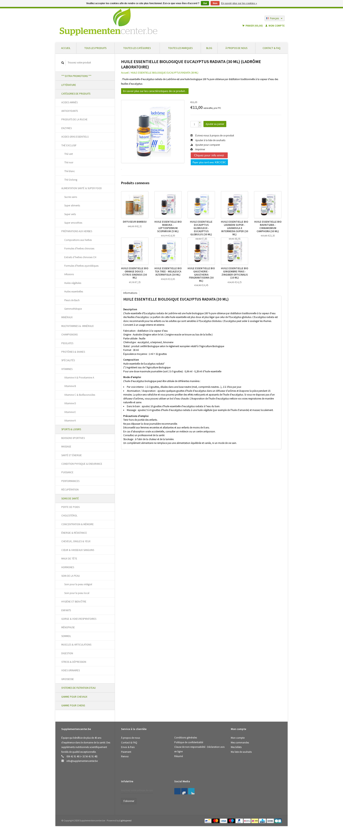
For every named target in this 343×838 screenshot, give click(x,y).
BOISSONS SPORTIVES (73, 438)
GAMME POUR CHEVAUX (74, 696)
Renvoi (125, 756)
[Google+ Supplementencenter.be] (191, 791)
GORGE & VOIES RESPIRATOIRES (78, 619)
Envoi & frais (128, 747)
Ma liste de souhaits (241, 752)
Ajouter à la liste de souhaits (210, 140)
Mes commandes (240, 742)
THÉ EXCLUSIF (68, 145)
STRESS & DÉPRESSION (73, 662)
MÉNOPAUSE (68, 627)
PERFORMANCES (70, 481)
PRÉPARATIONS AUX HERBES (76, 231)
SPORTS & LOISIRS (71, 429)
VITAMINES (66, 369)
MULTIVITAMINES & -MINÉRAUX (77, 326)
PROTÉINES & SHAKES (73, 351)
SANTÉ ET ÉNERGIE (71, 455)
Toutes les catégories (137, 48)
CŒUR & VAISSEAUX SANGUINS (77, 550)
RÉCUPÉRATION (70, 489)
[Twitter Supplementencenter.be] (184, 791)
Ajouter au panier (215, 124)
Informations (130, 293)
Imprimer (200, 149)
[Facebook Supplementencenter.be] (177, 791)
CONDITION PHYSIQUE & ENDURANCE (81, 463)
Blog (209, 48)
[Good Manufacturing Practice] (231, 782)
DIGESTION (67, 653)
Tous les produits (95, 48)
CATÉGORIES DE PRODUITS (75, 93)
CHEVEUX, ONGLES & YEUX (76, 541)
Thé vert (68, 154)
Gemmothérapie (73, 308)
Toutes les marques (180, 48)
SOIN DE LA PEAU (70, 576)
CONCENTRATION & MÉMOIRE (77, 524)
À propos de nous (236, 48)
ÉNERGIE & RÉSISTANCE (74, 532)
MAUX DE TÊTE (69, 558)
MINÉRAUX (67, 317)
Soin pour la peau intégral (78, 584)
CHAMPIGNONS (69, 334)
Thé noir (68, 162)
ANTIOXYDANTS (69, 111)
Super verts (70, 214)
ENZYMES (66, 128)
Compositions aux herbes (78, 240)
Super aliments (72, 205)
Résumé (178, 756)
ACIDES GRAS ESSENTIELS (75, 136)
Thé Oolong (70, 179)
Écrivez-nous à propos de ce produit (214, 135)
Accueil (65, 48)
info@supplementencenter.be (82, 761)
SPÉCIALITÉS (68, 360)
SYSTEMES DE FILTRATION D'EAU (78, 688)
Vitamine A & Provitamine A (79, 377)
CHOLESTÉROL (69, 515)
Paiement (126, 752)
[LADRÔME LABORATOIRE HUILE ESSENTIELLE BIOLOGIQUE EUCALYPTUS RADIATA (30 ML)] (152, 131)
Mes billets (236, 747)
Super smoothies (73, 222)
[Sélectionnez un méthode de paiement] (208, 820)
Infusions (69, 274)
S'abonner (128, 801)
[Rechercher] (63, 63)
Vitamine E (70, 412)
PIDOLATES (67, 343)
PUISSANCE (67, 472)
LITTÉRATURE (68, 85)
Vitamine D (70, 403)
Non (215, 3)
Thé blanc (69, 171)
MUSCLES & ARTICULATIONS (76, 644)
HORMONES (67, 567)
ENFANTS (66, 610)
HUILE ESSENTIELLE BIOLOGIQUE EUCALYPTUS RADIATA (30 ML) (164, 72)
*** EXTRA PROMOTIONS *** (76, 76)
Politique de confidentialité (188, 742)
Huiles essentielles (73, 291)
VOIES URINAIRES (70, 670)
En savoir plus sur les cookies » (239, 3)
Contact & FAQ (271, 48)
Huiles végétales (72, 283)
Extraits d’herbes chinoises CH (80, 257)
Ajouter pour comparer (207, 145)
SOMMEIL (66, 636)
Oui (205, 3)
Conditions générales (185, 737)
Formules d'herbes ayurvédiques (81, 265)
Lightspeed (125, 820)
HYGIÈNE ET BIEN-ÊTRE (73, 601)
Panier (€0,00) (254, 25)
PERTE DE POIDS (70, 507)
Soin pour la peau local (76, 593)
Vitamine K (70, 420)
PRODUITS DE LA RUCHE (74, 119)
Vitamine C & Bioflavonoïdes (79, 394)
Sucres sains (70, 197)
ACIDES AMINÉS (69, 102)
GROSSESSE (67, 679)
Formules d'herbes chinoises (79, 248)
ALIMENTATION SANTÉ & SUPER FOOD (81, 188)
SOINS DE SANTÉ (70, 498)
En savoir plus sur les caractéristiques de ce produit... (155, 91)
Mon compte (276, 25)
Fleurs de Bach (72, 300)
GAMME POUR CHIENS (73, 705)
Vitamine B (70, 386)
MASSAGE (66, 446)
